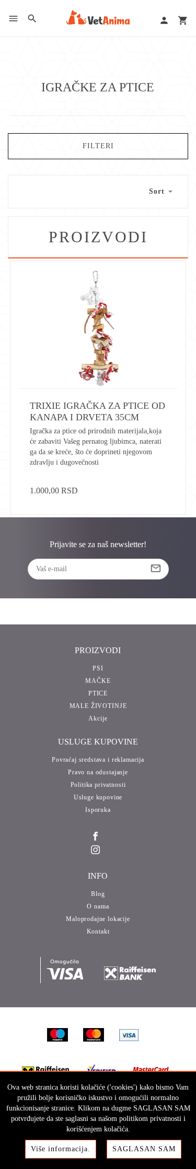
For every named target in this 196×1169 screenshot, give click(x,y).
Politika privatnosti (98, 784)
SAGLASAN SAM (144, 1149)
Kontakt (98, 931)
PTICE (98, 693)
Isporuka (98, 809)
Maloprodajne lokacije (98, 919)
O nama (98, 906)
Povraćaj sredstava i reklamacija (98, 759)
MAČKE (97, 680)
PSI (98, 668)
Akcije (97, 718)
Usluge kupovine (98, 797)
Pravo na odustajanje (98, 772)
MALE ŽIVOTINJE (98, 706)
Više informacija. (60, 1149)
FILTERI (98, 146)
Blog (98, 894)
